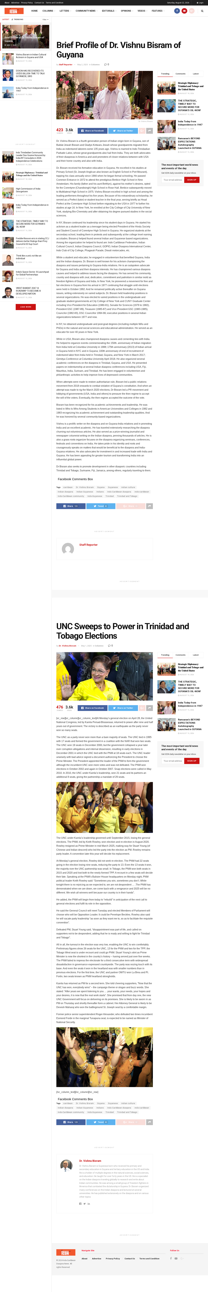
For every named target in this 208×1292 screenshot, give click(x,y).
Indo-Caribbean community (71, 496)
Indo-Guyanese (95, 496)
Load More (25, 307)
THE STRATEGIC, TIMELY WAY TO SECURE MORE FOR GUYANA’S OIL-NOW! (32, 224)
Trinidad (110, 496)
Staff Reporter (65, 64)
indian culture (128, 487)
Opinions (126, 11)
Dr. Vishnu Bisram (85, 487)
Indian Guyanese (85, 492)
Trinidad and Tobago (127, 496)
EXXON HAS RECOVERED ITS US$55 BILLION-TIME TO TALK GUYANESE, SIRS (30, 73)
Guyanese (113, 487)
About (7, 3)
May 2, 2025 (82, 64)
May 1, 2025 (86, 646)
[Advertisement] (26, 122)
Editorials (108, 11)
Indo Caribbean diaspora (119, 492)
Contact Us (39, 3)
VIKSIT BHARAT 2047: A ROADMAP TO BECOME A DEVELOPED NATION (28, 291)
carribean (68, 487)
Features (157, 11)
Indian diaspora (65, 492)
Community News (85, 11)
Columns (47, 11)
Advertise (15, 3)
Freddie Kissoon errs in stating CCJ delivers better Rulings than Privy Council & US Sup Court (32, 241)
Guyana (101, 487)
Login (200, 3)
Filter (45, 20)
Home (34, 11)
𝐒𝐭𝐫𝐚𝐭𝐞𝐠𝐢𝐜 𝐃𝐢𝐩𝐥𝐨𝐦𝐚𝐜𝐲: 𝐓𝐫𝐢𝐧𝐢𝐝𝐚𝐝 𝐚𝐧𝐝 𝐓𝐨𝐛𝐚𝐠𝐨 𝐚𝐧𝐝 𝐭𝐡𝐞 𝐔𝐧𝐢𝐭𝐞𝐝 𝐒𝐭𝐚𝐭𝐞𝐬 (190, 86)
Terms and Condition (54, 3)
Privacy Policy (27, 3)
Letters (64, 11)
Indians (100, 492)
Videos (141, 11)
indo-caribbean (142, 492)
